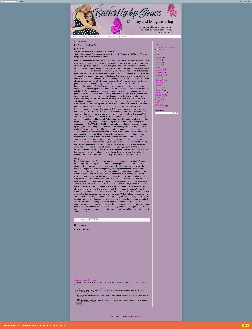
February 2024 (160, 89)
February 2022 (160, 96)
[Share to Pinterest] (97, 219)
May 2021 (158, 102)
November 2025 (160, 72)
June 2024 (158, 84)
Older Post (145, 275)
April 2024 (158, 86)
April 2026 (158, 64)
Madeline (161, 50)
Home (74, 36)
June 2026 (158, 60)
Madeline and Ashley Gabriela (167, 47)
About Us (82, 36)
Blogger (139, 316)
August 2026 (159, 57)
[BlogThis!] (91, 219)
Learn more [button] (63, 325)
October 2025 (160, 74)
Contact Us (124, 36)
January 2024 (159, 91)
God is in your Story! (89, 299)
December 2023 (160, 92)
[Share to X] (93, 219)
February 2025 (160, 79)
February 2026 (160, 67)
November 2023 (160, 94)
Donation (133, 36)
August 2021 (159, 99)
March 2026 (159, 66)
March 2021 (159, 104)
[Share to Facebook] (95, 219)
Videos (103, 36)
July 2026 (158, 59)
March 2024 (159, 87)
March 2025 (159, 77)
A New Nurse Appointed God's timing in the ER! (89, 289)
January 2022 (159, 97)
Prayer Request (113, 36)
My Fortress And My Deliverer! (85, 294)
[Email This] (89, 219)
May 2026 (158, 62)
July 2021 (158, 101)
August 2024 (159, 82)
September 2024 (160, 81)
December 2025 (160, 71)
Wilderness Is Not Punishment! (85, 280)
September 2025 (160, 76)
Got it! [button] (246, 325)
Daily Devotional (93, 36)
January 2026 (159, 69)
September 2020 (160, 106)
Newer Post (78, 275)
